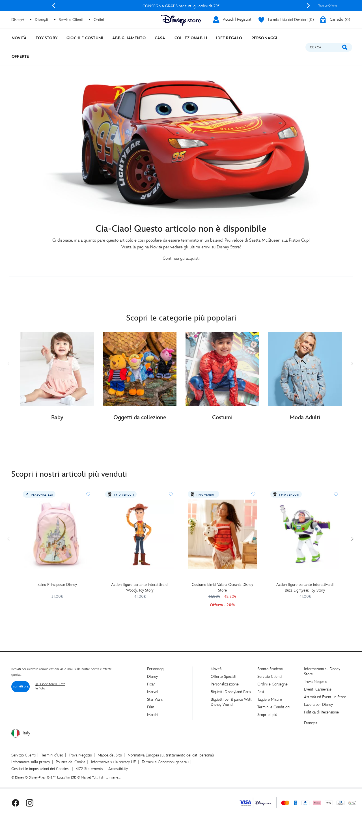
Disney (152, 676)
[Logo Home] (181, 20)
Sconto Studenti (270, 668)
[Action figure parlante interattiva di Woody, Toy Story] (139, 534)
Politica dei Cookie (70, 762)
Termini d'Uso (52, 755)
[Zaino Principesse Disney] (57, 534)
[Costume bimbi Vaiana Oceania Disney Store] (222, 534)
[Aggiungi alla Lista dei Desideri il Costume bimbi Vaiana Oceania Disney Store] (253, 494)
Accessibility (118, 768)
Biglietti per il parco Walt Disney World (231, 702)
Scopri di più (267, 714)
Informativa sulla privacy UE (113, 762)
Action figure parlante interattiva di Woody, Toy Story (139, 587)
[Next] (308, 5)
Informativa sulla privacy (30, 762)
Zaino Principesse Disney (57, 584)
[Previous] (54, 5)
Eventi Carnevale (317, 689)
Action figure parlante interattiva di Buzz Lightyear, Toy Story (304, 587)
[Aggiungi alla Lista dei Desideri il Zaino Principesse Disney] (88, 494)
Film (150, 707)
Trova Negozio (315, 681)
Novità (216, 668)
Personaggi (155, 668)
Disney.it (311, 723)
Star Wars (155, 699)
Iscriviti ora (20, 686)
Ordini (99, 19)
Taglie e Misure (269, 699)
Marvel (152, 691)
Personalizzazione (225, 684)
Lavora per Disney (318, 704)
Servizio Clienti (269, 676)
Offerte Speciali (223, 676)
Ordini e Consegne (272, 684)
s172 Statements (89, 768)
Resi (260, 691)
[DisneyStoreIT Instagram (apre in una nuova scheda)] (29, 802)
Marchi (152, 714)
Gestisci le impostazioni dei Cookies (39, 768)
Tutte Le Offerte (327, 5)
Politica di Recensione (321, 712)
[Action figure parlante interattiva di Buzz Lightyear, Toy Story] (304, 534)
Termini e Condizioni (273, 707)
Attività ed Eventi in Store (325, 697)
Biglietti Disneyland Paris (231, 691)
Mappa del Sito (110, 755)
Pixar (151, 684)
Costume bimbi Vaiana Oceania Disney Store (222, 587)
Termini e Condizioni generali (165, 762)
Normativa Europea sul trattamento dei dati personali (171, 755)
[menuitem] (19, 38)
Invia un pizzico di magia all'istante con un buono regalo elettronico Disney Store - (181, 6)
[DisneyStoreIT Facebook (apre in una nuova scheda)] (15, 802)
